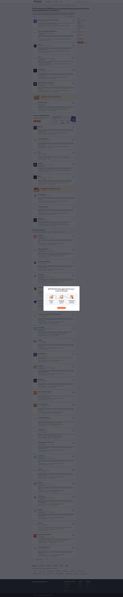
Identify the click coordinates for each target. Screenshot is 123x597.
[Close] (78, 287)
